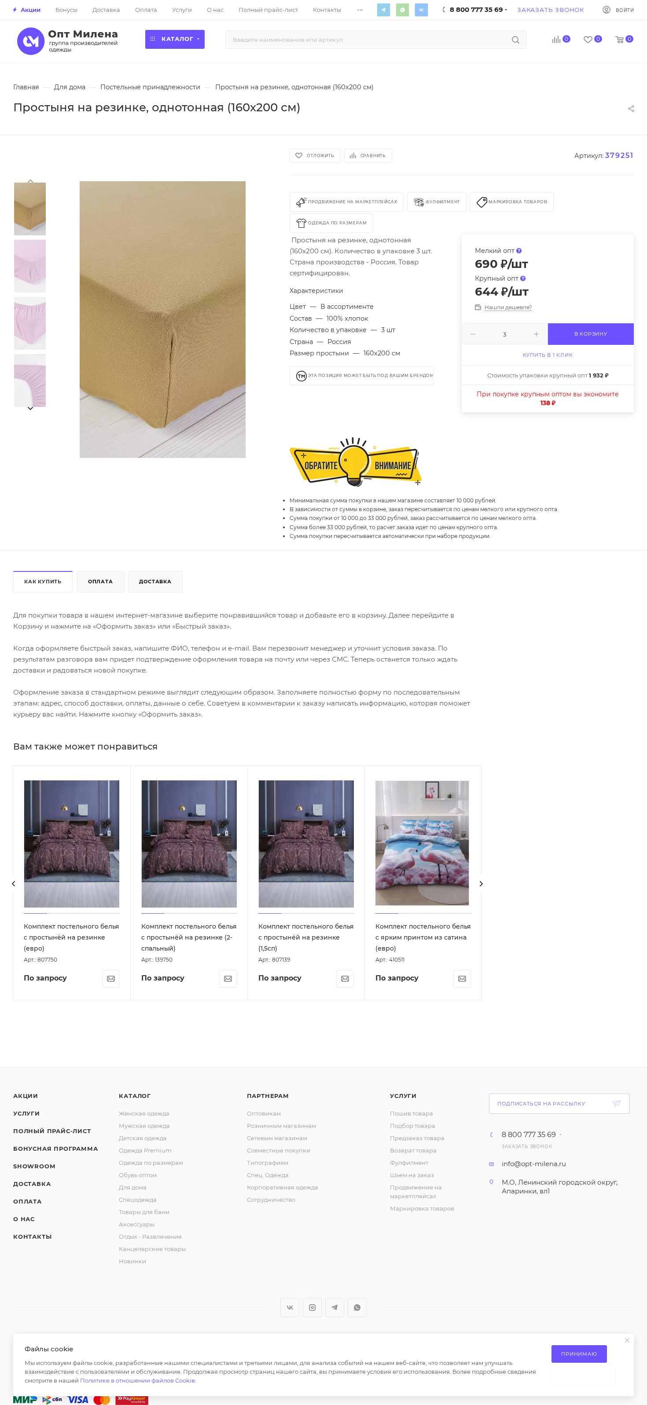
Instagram (312, 1307)
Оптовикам (264, 1113)
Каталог (135, 1095)
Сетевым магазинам (277, 1138)
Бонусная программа (55, 1148)
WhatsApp (402, 9)
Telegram (383, 9)
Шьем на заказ (412, 1174)
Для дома (133, 1187)
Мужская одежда (144, 1125)
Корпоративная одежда (282, 1187)
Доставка (155, 581)
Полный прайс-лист (52, 1130)
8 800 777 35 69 (529, 1134)
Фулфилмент (409, 1162)
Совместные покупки (278, 1150)
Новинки (132, 1261)
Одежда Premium (145, 1150)
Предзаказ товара (417, 1138)
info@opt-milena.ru (534, 1164)
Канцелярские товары (152, 1248)
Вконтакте (421, 9)
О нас (24, 1218)
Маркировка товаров (422, 1208)
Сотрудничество (271, 1199)
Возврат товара (413, 1150)
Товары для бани (144, 1211)
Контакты (32, 1236)
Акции (25, 1095)
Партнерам (268, 1095)
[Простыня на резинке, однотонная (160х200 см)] (163, 320)
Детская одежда (143, 1138)
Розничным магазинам (281, 1125)
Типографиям (267, 1162)
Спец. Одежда (268, 1174)
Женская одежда (144, 1113)
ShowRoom (34, 1166)
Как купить (43, 581)
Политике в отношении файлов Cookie (137, 1380)
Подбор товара (412, 1125)
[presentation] (30, 180)
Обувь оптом (138, 1174)
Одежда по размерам (151, 1162)
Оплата (100, 581)
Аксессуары (136, 1224)
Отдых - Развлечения (150, 1236)
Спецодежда (138, 1199)
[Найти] (515, 39)
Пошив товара (411, 1113)
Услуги (26, 1113)
